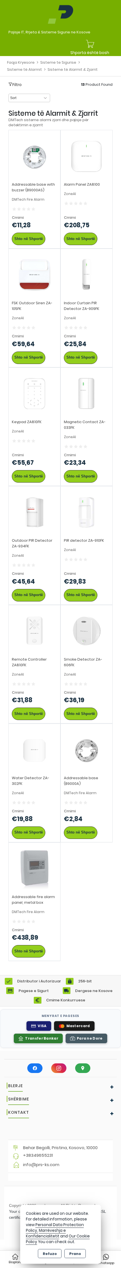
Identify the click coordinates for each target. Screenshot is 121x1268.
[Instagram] (58, 1068)
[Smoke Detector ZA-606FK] (86, 630)
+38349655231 (38, 1155)
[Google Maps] (82, 1068)
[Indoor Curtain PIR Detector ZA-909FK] (86, 274)
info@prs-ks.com (41, 1165)
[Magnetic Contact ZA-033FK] (86, 393)
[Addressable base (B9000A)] (86, 749)
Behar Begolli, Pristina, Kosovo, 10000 (60, 1148)
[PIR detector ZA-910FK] (86, 512)
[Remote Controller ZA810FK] (34, 630)
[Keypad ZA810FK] (34, 393)
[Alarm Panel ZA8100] (86, 156)
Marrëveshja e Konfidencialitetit (46, 1233)
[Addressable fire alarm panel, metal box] (34, 868)
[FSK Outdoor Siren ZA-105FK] (34, 274)
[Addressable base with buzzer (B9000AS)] (34, 156)
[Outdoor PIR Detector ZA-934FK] (34, 512)
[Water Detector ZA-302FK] (34, 749)
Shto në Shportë (28, 239)
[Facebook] (34, 1068)
